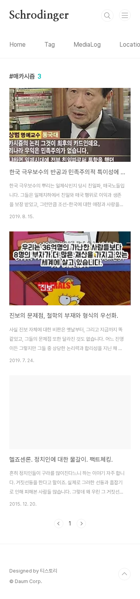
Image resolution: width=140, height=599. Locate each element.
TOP (124, 574)
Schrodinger (39, 15)
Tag (49, 44)
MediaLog (87, 44)
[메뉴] (125, 15)
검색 (107, 15)
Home (17, 44)
